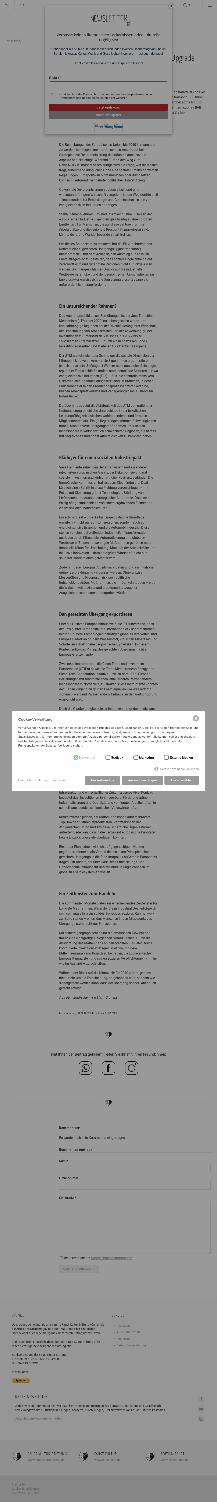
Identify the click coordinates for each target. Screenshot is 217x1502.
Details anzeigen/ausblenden (179, 769)
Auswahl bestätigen (142, 780)
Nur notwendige (102, 780)
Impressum (58, 780)
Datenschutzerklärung (33, 780)
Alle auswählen (182, 780)
